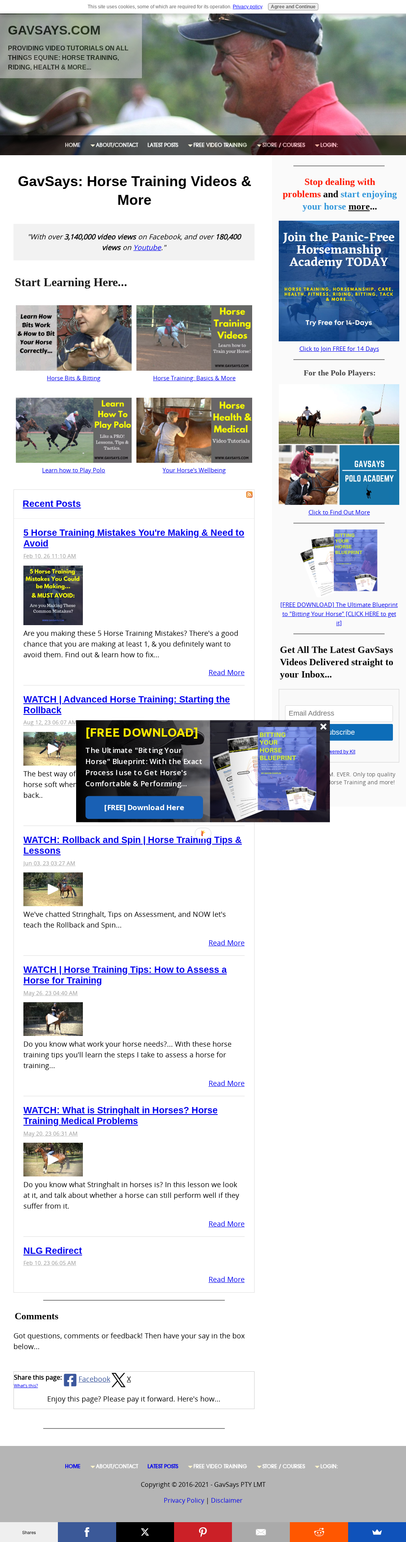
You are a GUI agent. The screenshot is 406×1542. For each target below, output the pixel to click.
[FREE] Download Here (144, 807)
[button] (146, 732)
